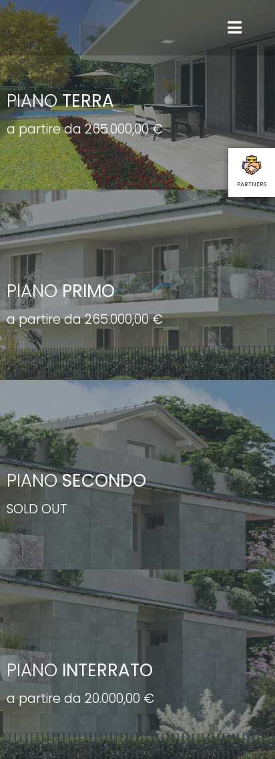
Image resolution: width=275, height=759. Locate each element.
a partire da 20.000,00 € (80, 699)
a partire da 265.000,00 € (85, 129)
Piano (60, 101)
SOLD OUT (37, 509)
